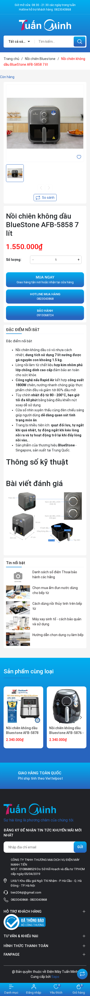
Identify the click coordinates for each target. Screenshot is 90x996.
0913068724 (45, 313)
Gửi (80, 847)
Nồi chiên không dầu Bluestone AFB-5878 (22, 730)
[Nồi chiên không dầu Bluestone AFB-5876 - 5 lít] (66, 706)
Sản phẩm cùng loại (29, 671)
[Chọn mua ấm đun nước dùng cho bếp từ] (18, 592)
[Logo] (45, 25)
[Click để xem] (45, 123)
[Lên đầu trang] (82, 962)
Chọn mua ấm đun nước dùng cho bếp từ (55, 590)
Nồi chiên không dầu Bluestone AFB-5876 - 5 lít (66, 732)
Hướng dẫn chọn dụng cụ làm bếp (58, 635)
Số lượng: (13, 260)
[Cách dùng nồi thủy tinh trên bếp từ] (18, 608)
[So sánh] (82, 974)
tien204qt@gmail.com (26, 892)
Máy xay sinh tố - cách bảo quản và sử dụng (56, 621)
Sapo (55, 977)
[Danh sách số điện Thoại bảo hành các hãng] (18, 576)
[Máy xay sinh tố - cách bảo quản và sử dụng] (18, 623)
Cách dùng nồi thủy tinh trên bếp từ (57, 606)
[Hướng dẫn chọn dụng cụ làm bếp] (18, 639)
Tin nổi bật (15, 563)
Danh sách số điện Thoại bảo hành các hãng (54, 574)
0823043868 (62, 9)
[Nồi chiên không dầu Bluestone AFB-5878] (23, 706)
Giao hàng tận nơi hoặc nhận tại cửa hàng (45, 279)
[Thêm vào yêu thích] (79, 157)
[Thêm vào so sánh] (45, 197)
